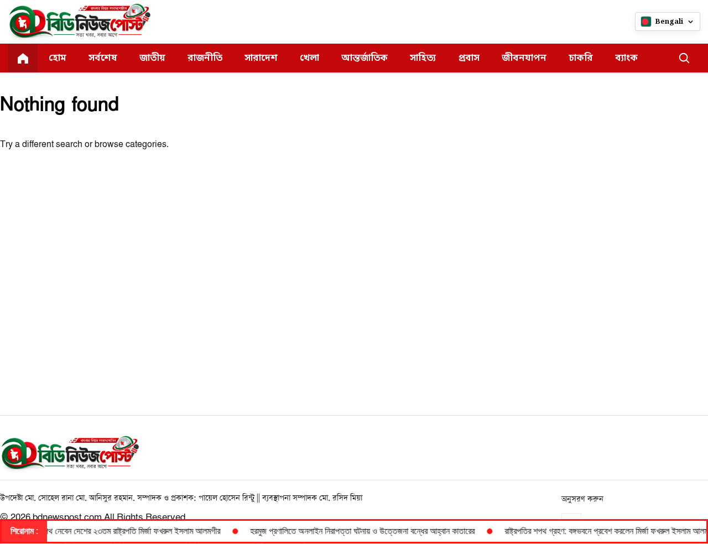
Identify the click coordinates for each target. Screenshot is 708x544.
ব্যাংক (626, 58)
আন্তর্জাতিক (364, 58)
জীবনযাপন (524, 58)
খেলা (309, 58)
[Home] (23, 58)
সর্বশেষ (102, 58)
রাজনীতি (205, 58)
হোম (57, 58)
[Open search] (684, 58)
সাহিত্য (423, 58)
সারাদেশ (261, 58)
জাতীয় (152, 58)
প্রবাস (469, 58)
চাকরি (581, 58)
